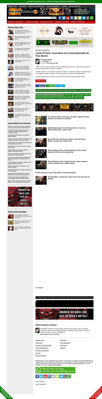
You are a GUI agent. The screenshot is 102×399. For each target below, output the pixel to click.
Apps (81, 97)
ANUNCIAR (22, 6)
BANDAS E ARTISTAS (77, 22)
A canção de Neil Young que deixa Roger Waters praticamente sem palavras (23, 104)
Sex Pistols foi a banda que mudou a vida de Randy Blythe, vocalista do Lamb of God (67, 140)
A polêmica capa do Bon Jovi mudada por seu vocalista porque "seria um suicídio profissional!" (23, 74)
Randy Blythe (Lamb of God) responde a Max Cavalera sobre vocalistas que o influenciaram (67, 162)
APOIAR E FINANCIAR (42, 350)
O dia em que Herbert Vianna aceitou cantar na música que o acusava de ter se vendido (20, 139)
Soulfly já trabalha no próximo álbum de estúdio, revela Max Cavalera (18, 150)
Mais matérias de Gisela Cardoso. (49, 334)
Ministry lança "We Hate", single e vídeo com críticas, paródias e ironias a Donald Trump (19, 127)
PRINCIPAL (63, 340)
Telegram (77, 94)
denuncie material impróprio (76, 363)
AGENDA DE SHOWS (31, 22)
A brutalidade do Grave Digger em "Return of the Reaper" (22, 49)
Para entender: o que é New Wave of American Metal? (56, 172)
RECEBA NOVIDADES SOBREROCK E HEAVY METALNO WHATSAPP (5, 393)
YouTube (57, 97)
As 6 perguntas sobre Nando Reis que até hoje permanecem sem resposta (20, 143)
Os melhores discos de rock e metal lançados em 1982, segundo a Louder (22, 110)
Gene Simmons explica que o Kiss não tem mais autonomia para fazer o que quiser (22, 98)
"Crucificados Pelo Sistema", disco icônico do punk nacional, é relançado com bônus (23, 32)
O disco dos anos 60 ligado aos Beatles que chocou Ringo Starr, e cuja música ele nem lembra (19, 158)
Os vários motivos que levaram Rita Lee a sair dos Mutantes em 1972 (23, 228)
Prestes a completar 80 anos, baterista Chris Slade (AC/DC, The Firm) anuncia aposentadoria (23, 56)
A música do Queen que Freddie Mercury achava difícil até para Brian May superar (18, 177)
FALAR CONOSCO (74, 6)
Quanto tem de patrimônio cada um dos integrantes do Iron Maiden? (23, 222)
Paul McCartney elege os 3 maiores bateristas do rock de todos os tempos (22, 80)
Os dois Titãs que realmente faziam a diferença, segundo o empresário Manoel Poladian (22, 92)
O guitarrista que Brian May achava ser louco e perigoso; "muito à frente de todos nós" (22, 68)
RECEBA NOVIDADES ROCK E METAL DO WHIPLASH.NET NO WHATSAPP (51, 1)
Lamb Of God (45, 50)
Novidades (38, 50)
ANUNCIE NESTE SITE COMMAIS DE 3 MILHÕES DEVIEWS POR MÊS (96, 393)
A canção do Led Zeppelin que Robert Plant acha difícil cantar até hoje (22, 115)
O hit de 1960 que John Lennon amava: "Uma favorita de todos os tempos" (19, 163)
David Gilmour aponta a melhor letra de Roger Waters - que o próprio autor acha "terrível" (19, 181)
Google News (67, 97)
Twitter (49, 97)
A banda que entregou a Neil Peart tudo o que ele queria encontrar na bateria (19, 154)
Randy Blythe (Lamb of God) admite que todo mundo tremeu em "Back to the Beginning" (67, 151)
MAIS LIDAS (63, 345)
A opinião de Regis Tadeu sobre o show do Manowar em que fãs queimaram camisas (18, 174)
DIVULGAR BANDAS (53, 6)
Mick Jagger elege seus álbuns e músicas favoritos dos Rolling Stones (23, 38)
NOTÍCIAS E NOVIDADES (15, 22)
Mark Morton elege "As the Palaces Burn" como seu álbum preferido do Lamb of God (67, 129)
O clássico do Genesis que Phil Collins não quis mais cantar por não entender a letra (23, 86)
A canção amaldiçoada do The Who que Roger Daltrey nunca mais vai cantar (22, 44)
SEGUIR (64, 6)
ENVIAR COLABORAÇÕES (36, 6)
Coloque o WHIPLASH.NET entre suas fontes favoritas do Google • (39, 90)
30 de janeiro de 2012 (52, 63)
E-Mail (75, 97)
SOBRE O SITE (12, 6)
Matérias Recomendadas (17, 212)
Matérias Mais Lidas (15, 27)
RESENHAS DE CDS (46, 22)
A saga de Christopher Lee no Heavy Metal (22, 61)
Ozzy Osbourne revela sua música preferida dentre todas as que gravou (23, 216)
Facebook (86, 94)
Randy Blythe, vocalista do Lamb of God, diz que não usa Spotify (69, 178)
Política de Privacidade (54, 365)
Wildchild (46, 61)
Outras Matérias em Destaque (19, 123)
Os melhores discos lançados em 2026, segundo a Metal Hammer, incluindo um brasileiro (68, 117)
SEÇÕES (62, 22)
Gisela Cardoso (47, 59)
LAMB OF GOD (65, 66)
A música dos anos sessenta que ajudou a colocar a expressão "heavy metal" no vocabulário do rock (18, 131)
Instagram (40, 97)
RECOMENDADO (65, 343)
